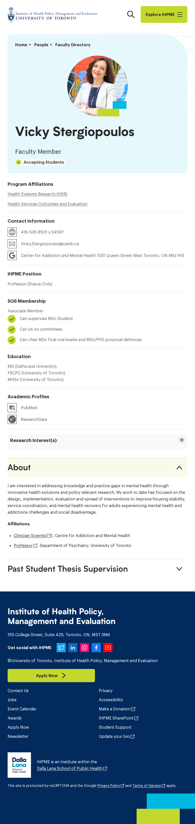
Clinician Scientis (30, 535)
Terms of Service (147, 785)
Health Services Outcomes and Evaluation (47, 204)
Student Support (115, 727)
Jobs (12, 700)
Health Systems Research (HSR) (37, 194)
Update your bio (114, 736)
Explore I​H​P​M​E (160, 14)
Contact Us (18, 691)
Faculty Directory (72, 45)
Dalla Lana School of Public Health (69, 768)
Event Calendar (22, 709)
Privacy (105, 691)
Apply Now (18, 727)
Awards (15, 718)
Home (21, 45)
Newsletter (18, 736)
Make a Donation (115, 709)
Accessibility (111, 700)
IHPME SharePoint (116, 718)
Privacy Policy (109, 785)
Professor (23, 545)
